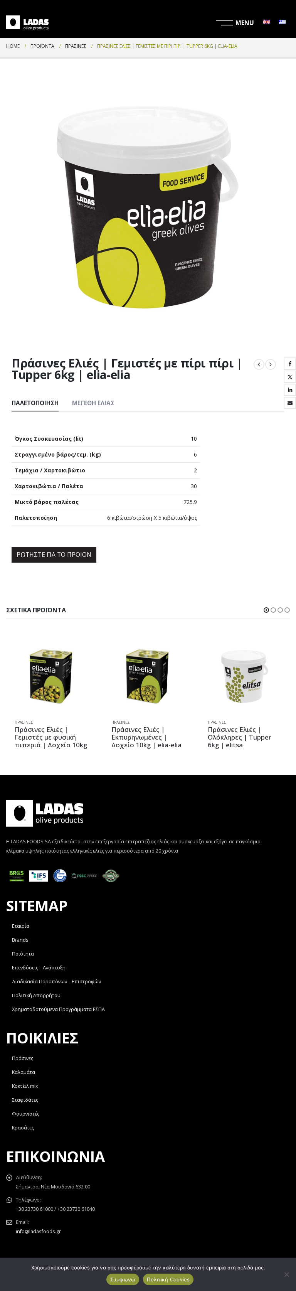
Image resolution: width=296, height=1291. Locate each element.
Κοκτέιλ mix (25, 1086)
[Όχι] (286, 1274)
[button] (266, 610)
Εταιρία (20, 926)
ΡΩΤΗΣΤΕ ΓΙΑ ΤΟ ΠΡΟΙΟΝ (54, 554)
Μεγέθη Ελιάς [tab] (93, 403)
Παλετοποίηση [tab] (35, 403)
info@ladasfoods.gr (38, 1231)
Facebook (290, 363)
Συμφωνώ (123, 1279)
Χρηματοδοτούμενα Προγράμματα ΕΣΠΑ (58, 1009)
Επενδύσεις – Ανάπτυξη (39, 967)
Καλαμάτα (23, 1072)
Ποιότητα (23, 954)
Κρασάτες (23, 1127)
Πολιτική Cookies (168, 1279)
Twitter (290, 377)
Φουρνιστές (25, 1114)
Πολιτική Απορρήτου (36, 995)
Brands (20, 940)
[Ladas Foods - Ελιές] (27, 22)
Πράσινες (24, 722)
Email (290, 403)
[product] (51, 676)
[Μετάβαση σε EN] (266, 23)
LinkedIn (290, 390)
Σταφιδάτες (25, 1100)
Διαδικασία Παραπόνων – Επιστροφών (56, 981)
